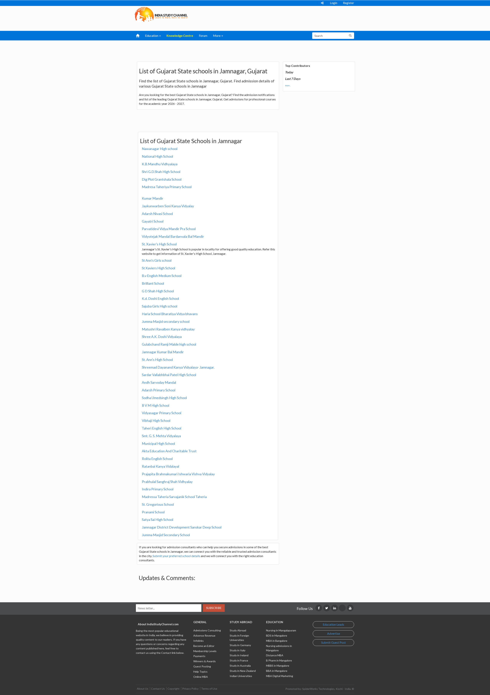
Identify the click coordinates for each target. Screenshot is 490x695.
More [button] (217, 35)
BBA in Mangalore (276, 670)
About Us (142, 688)
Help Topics (200, 671)
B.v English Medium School (161, 276)
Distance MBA (274, 655)
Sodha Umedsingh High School (164, 398)
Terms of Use (209, 688)
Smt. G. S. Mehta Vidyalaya (161, 436)
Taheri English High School (161, 428)
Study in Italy (237, 650)
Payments (199, 656)
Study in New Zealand (243, 670)
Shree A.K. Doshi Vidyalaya (162, 336)
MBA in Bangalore (276, 640)
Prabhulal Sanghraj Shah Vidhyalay (167, 481)
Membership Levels (204, 651)
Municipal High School (158, 443)
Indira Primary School (157, 489)
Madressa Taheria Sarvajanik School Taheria (174, 497)
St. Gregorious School (158, 504)
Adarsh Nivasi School (157, 213)
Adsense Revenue (204, 635)
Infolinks (198, 640)
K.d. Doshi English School (160, 298)
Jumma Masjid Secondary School (166, 535)
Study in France (239, 660)
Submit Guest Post (333, 642)
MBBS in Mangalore (277, 665)
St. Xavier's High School (159, 244)
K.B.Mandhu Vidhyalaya (159, 164)
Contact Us (158, 688)
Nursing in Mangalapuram (281, 630)
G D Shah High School (158, 291)
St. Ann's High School (157, 359)
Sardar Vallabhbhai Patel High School (169, 375)
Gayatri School (152, 221)
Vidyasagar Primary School (161, 413)
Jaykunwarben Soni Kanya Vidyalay (168, 206)
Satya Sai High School (157, 519)
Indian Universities (241, 676)
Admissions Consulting (207, 630)
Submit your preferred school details (176, 556)
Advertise (333, 633)
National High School (157, 156)
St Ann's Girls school (157, 260)
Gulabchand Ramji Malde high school (169, 344)
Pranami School (153, 512)
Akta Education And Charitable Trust (169, 451)
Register (348, 3)
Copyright (173, 688)
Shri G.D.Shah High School (161, 172)
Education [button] (152, 35)
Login (333, 3)
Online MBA (200, 676)
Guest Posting (202, 666)
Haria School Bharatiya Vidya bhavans (170, 314)
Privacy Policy (190, 688)
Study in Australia (240, 665)
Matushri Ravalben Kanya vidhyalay (168, 329)
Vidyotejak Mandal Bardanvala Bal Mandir (173, 236)
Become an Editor (203, 645)
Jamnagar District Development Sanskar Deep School (181, 527)
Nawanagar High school (159, 149)
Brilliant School (153, 283)
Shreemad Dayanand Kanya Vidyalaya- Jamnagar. (178, 367)
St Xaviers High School (158, 268)
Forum (203, 35)
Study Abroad (238, 630)
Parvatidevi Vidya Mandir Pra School (169, 229)
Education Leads (333, 624)
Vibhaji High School (156, 420)
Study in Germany (240, 645)
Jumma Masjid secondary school (165, 321)
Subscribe (213, 608)
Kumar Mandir (152, 198)
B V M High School (155, 405)
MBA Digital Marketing (279, 676)
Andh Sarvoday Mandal (159, 382)
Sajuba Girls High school (159, 306)
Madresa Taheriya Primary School (167, 187)
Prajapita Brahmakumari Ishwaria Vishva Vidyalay (178, 474)
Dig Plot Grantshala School (161, 179)
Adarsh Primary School (158, 390)
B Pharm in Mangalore (279, 660)
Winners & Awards (204, 661)
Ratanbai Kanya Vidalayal (160, 466)
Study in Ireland (239, 655)
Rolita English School (157, 459)
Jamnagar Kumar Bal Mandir (163, 352)
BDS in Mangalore (276, 635)
